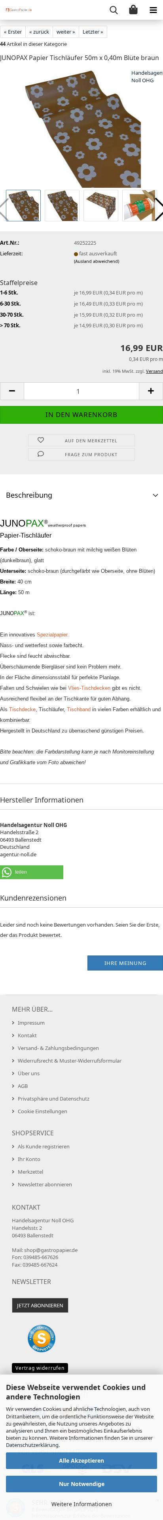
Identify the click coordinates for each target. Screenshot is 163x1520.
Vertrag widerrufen (39, 1368)
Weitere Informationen (81, 1504)
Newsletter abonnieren (45, 1184)
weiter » (66, 31)
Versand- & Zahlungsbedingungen (58, 1048)
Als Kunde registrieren (44, 1146)
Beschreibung (29, 495)
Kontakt (27, 1035)
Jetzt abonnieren (40, 1305)
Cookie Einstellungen (42, 1111)
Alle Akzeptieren (81, 1460)
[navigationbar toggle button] (153, 10)
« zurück (39, 31)
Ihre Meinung (125, 963)
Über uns (29, 1073)
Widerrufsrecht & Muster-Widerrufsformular (69, 1060)
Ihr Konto (29, 1159)
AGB (23, 1085)
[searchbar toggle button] (113, 10)
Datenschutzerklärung (32, 1444)
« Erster (13, 31)
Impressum (31, 1022)
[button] (12, 391)
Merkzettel (30, 1171)
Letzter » (93, 31)
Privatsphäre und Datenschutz (53, 1098)
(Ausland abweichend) (96, 261)
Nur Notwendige (81, 1484)
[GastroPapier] (16, 10)
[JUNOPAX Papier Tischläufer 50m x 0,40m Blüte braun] (81, 128)
